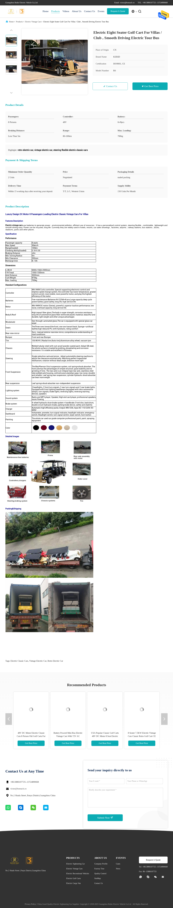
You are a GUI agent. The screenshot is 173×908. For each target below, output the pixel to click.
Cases (118, 864)
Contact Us (89, 11)
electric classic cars (19, 661)
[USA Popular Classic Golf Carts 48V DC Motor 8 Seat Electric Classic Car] (105, 709)
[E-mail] (49, 810)
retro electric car (55, 661)
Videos (65, 11)
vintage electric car (37, 661)
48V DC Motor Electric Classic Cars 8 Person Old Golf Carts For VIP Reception (31, 736)
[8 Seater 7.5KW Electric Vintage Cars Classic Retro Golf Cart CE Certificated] (142, 709)
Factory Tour (99, 869)
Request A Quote (118, 11)
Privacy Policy (30, 904)
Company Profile (100, 864)
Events (101, 11)
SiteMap (97, 878)
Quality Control (100, 874)
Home (46, 11)
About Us (76, 11)
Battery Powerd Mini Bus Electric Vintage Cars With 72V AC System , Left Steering (68, 736)
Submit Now (103, 817)
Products (55, 11)
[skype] (24, 810)
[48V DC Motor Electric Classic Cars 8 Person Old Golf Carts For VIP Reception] (31, 709)
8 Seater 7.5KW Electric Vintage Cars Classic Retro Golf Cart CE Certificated (142, 736)
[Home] (16, 11)
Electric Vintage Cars (33, 22)
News (118, 869)
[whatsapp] (11, 810)
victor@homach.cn (18, 789)
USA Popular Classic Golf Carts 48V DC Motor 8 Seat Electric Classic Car (105, 736)
